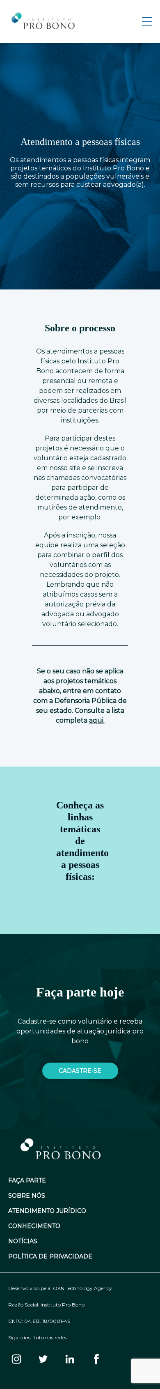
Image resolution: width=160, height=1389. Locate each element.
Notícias (22, 1241)
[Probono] (43, 22)
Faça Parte (27, 1180)
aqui (96, 720)
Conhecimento (34, 1226)
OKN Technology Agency (82, 1288)
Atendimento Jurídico (47, 1211)
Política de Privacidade (50, 1256)
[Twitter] (43, 1359)
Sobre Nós (26, 1195)
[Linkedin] (70, 1359)
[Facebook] (96, 1359)
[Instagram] (16, 1359)
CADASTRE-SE (80, 1070)
